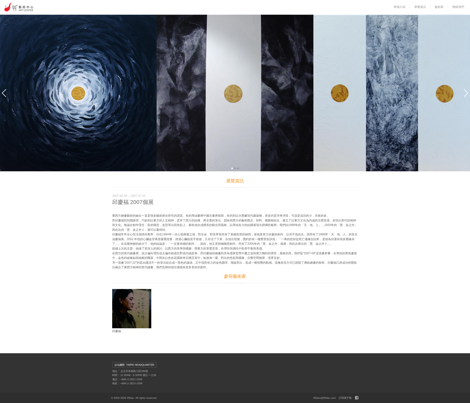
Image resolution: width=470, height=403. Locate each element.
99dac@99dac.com (324, 398)
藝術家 (439, 7)
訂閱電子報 (345, 398)
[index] (18, 6)
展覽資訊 (420, 7)
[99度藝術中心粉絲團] (357, 398)
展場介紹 (399, 7)
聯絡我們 (458, 7)
